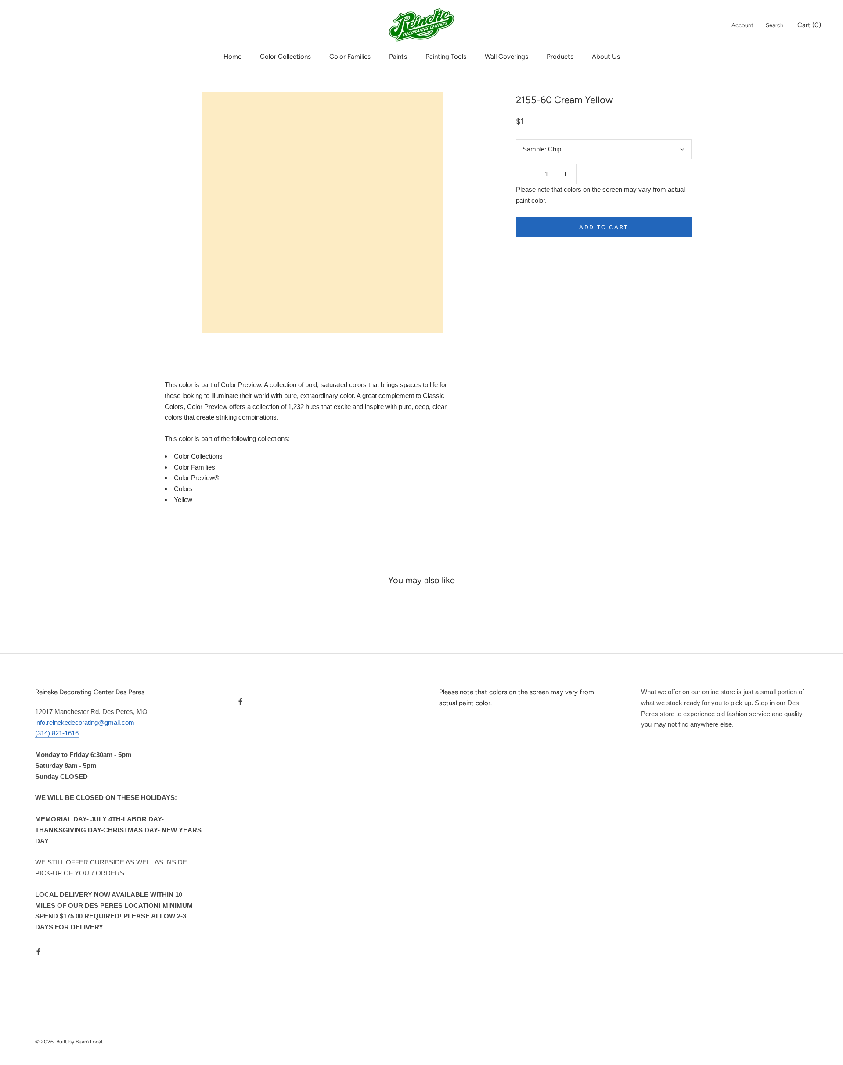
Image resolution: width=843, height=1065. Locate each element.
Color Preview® (196, 477)
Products (560, 57)
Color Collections (285, 57)
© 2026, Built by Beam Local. (69, 1042)
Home (232, 57)
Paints (398, 57)
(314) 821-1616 (57, 733)
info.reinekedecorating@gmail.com (84, 722)
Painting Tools (445, 57)
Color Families (350, 57)
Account (742, 25)
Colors (183, 488)
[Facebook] (38, 951)
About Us (606, 57)
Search (774, 25)
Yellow (183, 499)
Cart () (809, 25)
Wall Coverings (506, 57)
